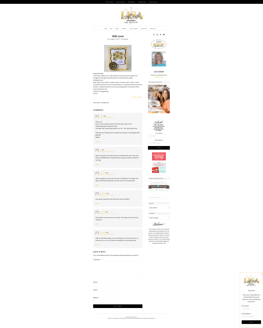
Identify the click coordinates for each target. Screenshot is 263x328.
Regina (101, 116)
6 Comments (124, 39)
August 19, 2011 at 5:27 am (107, 213)
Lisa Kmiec (102, 211)
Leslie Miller (103, 232)
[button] (158, 27)
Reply (97, 141)
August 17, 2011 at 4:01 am (107, 151)
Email (95, 290)
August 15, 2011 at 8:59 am (107, 117)
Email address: (159, 140)
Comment (97, 260)
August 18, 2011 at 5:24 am (107, 195)
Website (95, 298)
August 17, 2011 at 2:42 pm (107, 174)
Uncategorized (104, 102)
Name (95, 282)
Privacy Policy (133, 317)
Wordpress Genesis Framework (134, 318)
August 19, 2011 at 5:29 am (107, 234)
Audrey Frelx (103, 193)
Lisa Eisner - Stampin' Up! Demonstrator (131, 16)
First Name (159, 133)
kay (101, 150)
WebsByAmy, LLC (152, 318)
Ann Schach (103, 172)
